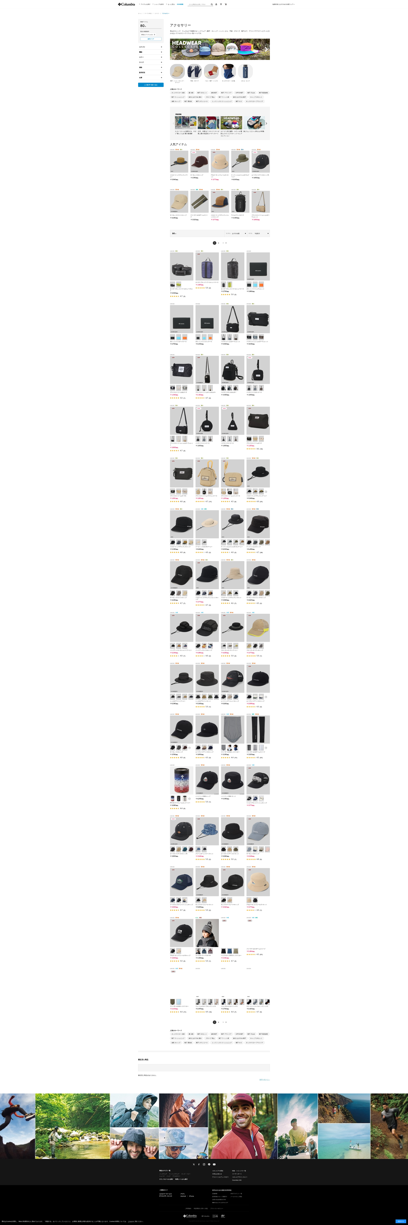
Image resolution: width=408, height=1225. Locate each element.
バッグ (168, 1176)
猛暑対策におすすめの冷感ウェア (283, 4)
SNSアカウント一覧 (236, 1193)
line (209, 1164)
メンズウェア (163, 1174)
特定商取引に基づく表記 (201, 1213)
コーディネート (237, 1174)
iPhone (191, 1203)
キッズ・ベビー (185, 1174)
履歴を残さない (264, 1079)
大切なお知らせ (217, 1174)
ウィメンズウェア (174, 1174)
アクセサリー (176, 1176)
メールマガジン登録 (236, 1196)
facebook (199, 1164)
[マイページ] (216, 4)
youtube (214, 1164)
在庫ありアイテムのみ (147, 34)
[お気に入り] (221, 4)
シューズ (161, 1176)
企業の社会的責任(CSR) (219, 1199)
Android (183, 1203)
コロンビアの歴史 (217, 1171)
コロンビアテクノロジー (239, 1177)
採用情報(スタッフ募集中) (219, 1196)
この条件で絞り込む (151, 85)
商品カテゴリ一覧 (164, 1170)
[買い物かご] (225, 4)
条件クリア (151, 39)
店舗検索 (214, 1193)
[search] (211, 4)
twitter (194, 1164)
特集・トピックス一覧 (239, 1171)
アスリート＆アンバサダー (220, 1177)
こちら (130, 1221)
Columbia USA (237, 1180)
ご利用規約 (188, 1213)
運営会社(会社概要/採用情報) (222, 1190)
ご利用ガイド (163, 1190)
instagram (204, 1164)
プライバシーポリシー (216, 1213)
